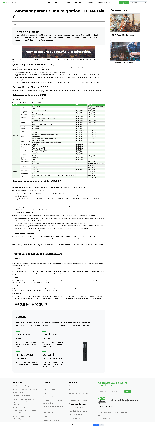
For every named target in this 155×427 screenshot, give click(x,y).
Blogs (71, 389)
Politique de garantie (77, 397)
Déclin (102, 424)
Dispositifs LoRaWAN (51, 420)
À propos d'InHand (76, 407)
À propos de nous (102, 3)
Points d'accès (48, 416)
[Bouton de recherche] (146, 2)
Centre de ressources (77, 386)
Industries (46, 3)
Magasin (124, 3)
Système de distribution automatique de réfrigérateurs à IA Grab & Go (25, 410)
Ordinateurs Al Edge (50, 389)
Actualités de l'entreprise (78, 411)
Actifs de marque (75, 415)
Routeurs (46, 386)
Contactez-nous (75, 418)
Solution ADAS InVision (21, 396)
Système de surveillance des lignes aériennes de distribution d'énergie (25, 401)
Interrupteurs (48, 413)
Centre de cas (78, 3)
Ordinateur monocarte (51, 393)
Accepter (96, 424)
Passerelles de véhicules (52, 397)
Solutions (66, 3)
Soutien (90, 3)
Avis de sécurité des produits (79, 393)
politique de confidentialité (79, 400)
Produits (56, 3)
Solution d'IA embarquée (22, 386)
